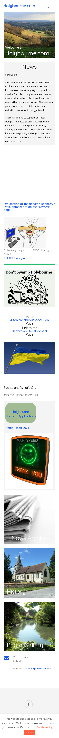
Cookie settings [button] (45, 727)
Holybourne (20, 412)
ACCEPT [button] (29, 732)
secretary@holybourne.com (38, 668)
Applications (27, 416)
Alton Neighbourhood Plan (29, 320)
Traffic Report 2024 (17, 427)
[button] (53, 6)
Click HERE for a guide (15, 258)
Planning (11, 416)
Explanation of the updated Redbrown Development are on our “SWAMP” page (29, 207)
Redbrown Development (29, 331)
